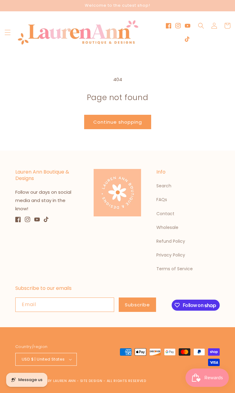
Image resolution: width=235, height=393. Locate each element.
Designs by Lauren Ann (53, 380)
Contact (165, 214)
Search (163, 186)
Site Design (91, 380)
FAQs (161, 199)
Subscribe (137, 304)
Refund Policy (170, 241)
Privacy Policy (170, 255)
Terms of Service (174, 269)
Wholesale (167, 227)
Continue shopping (117, 122)
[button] (7, 32)
